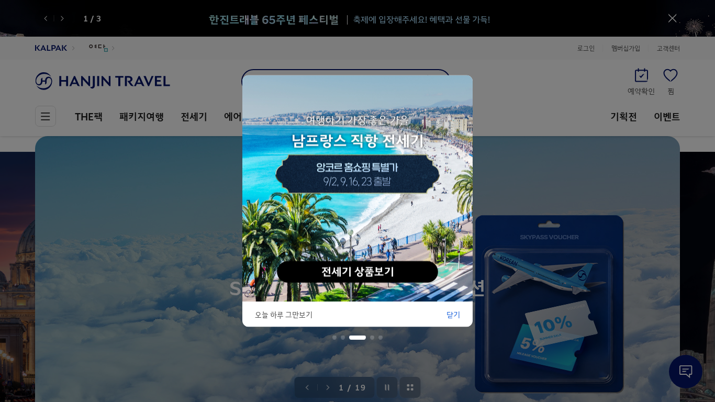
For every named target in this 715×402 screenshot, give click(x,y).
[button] (334, 338)
